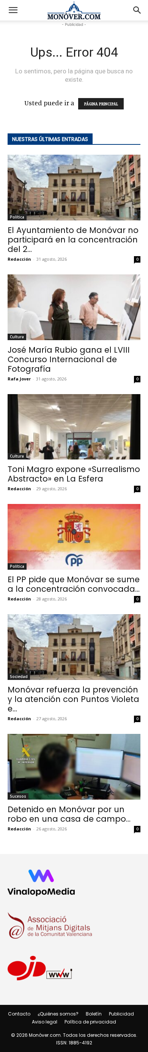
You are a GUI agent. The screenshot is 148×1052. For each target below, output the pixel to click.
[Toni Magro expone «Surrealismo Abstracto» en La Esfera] (74, 427)
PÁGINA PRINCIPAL (101, 103)
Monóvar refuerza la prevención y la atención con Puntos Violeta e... (73, 699)
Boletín (94, 1014)
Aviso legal (44, 1022)
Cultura (17, 336)
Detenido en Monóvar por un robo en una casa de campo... (69, 814)
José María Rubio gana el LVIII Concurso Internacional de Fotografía (69, 359)
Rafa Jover (19, 379)
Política (17, 217)
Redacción (19, 259)
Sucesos (18, 796)
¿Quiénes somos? (58, 1014)
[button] (13, 10)
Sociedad (19, 676)
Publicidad (121, 1014)
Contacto (19, 1014)
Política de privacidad (90, 1022)
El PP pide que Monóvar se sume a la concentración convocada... (74, 584)
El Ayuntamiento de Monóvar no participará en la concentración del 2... (73, 240)
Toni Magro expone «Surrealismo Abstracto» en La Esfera (74, 474)
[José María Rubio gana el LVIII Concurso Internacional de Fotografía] (74, 307)
